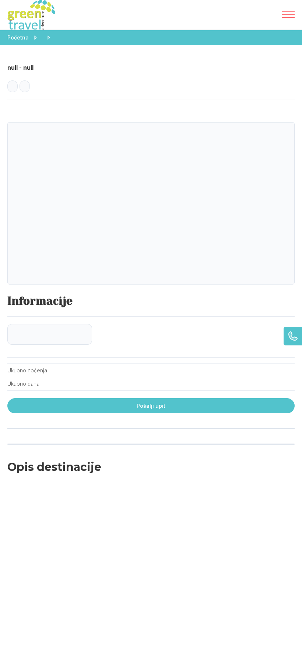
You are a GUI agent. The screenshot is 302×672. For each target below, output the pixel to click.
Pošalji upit (151, 406)
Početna (18, 37)
